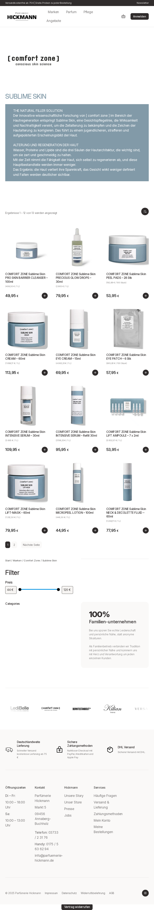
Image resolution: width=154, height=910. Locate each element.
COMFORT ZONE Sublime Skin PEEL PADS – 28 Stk (126, 276)
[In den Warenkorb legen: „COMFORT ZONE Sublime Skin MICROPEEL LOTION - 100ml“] (95, 530)
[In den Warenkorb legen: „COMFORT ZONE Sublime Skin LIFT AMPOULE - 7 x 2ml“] (146, 450)
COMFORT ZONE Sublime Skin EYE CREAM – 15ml (76, 356)
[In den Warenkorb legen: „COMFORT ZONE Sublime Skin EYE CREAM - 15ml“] (95, 373)
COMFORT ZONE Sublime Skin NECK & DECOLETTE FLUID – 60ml (126, 512)
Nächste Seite (31, 544)
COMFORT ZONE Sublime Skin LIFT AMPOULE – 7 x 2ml (126, 433)
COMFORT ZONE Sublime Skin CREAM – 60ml (25, 356)
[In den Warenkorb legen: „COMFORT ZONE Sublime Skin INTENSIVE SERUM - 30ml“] (45, 450)
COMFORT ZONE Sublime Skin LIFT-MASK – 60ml (25, 510)
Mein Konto (102, 820)
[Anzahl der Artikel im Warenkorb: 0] (123, 16)
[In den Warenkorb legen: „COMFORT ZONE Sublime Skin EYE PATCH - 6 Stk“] (146, 373)
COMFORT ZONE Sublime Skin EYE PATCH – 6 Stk (126, 356)
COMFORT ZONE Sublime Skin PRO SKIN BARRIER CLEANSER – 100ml (26, 277)
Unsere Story (74, 796)
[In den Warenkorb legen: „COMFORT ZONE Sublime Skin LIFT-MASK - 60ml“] (45, 530)
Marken (17, 560)
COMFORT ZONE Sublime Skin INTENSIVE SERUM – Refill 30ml (76, 433)
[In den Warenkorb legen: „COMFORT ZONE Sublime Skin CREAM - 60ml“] (45, 373)
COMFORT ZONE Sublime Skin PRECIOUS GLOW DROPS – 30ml (76, 277)
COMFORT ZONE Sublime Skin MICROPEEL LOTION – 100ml (76, 510)
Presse (69, 809)
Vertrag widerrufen (77, 907)
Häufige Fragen (105, 796)
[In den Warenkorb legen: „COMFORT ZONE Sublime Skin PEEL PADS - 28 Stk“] (146, 296)
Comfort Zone (32, 560)
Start (8, 560)
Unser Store (73, 802)
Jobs (67, 815)
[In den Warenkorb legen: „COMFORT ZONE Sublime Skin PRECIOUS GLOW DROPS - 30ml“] (95, 296)
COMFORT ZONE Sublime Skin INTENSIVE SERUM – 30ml (25, 433)
